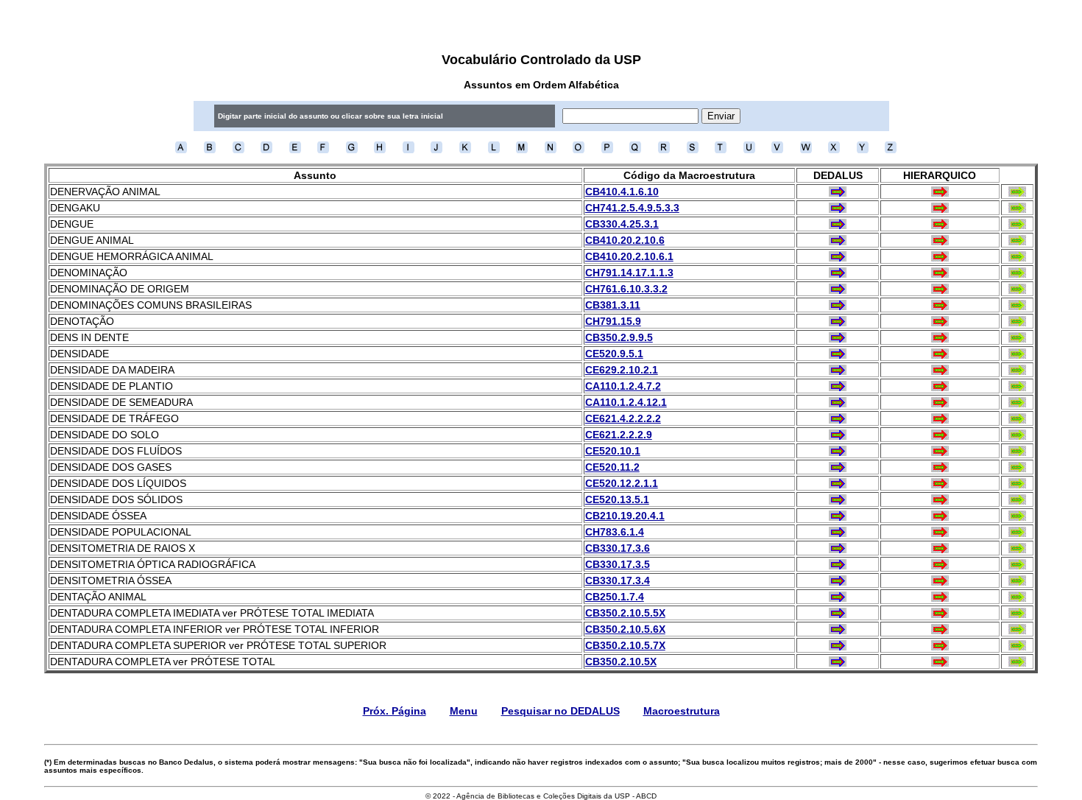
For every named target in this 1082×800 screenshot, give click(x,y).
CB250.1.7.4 (614, 597)
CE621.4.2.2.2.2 (623, 418)
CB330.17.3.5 (617, 564)
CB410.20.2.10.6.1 (629, 256)
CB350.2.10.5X (621, 661)
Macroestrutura (681, 711)
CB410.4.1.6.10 (622, 191)
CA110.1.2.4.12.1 (626, 402)
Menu (464, 711)
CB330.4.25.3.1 (622, 224)
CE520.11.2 (612, 467)
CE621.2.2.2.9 (618, 435)
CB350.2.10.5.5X (625, 613)
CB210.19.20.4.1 (625, 516)
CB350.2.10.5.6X (625, 629)
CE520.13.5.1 (617, 499)
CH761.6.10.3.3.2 (626, 289)
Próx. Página (394, 711)
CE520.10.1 (612, 451)
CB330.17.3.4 (617, 580)
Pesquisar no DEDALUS (560, 711)
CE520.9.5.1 (614, 353)
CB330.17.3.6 (617, 548)
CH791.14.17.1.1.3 (629, 272)
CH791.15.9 (613, 321)
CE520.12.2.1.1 (621, 483)
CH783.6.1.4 (614, 532)
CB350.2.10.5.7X (625, 645)
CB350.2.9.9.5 (619, 337)
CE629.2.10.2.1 (621, 370)
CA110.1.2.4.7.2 (623, 386)
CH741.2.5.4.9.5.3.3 (632, 208)
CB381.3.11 (612, 305)
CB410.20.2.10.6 (625, 240)
